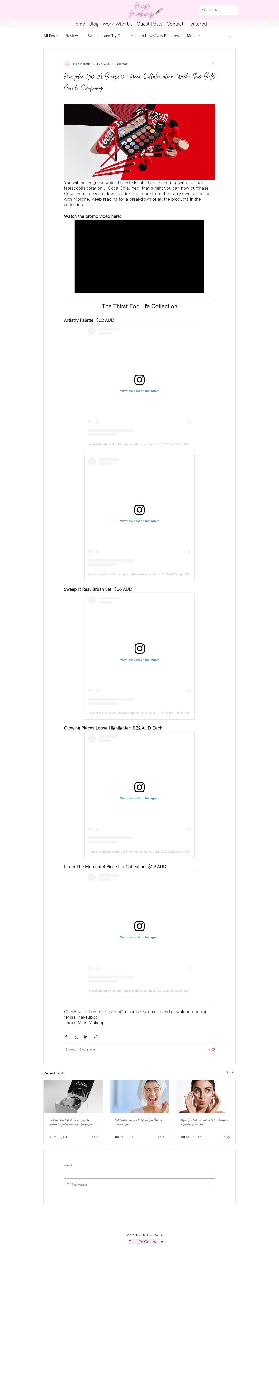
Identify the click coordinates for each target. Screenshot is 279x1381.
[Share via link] (96, 1037)
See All (230, 1072)
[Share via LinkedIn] (86, 1037)
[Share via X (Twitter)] (76, 1037)
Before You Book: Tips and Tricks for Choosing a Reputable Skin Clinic (204, 1122)
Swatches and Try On (105, 35)
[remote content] (139, 257)
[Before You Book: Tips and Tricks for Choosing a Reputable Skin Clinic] (205, 1096)
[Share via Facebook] (66, 1037)
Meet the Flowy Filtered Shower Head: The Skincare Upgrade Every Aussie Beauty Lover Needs (71, 1122)
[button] (230, 35)
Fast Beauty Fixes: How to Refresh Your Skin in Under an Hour (138, 1122)
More (191, 35)
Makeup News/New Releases (155, 35)
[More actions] (212, 63)
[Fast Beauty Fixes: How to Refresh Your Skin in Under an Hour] (139, 1096)
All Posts (51, 35)
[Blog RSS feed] (162, 1242)
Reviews (72, 35)
